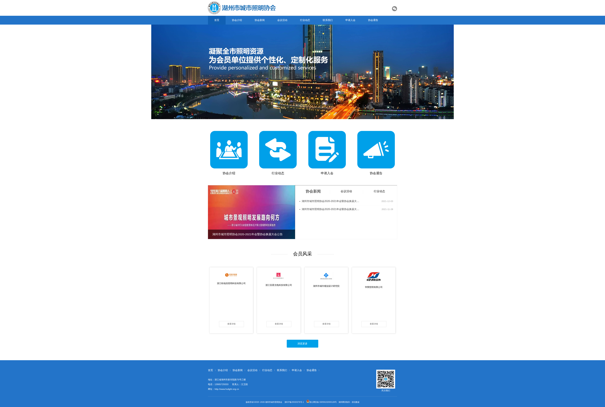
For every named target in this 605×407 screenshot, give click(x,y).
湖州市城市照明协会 (274, 402)
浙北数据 (355, 402)
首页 (216, 20)
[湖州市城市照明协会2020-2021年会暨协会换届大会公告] (251, 238)
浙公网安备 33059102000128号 (323, 402)
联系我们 (328, 20)
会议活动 (282, 20)
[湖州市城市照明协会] (242, 8)
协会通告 (373, 20)
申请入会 (350, 20)
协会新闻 (260, 20)
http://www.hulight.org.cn (227, 389)
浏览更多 (302, 343)
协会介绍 (237, 20)
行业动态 (305, 20)
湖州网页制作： (345, 402)
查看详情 (231, 324)
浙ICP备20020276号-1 (294, 402)
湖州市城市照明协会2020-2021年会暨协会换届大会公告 (331, 201)
